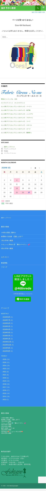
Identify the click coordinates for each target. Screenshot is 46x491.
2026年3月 (6, 332)
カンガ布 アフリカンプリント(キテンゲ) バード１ (16, 106)
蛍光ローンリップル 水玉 (9, 99)
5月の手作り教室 (6, 426)
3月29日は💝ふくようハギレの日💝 (12, 431)
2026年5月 (6, 326)
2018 (4, 384)
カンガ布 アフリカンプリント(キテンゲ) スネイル (16, 125)
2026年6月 (6, 323)
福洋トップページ (9, 147)
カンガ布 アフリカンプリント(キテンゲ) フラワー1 (17, 118)
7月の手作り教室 (7, 240)
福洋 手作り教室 (8, 8)
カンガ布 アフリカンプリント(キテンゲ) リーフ (15, 121)
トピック (4, 267)
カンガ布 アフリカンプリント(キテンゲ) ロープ (15, 129)
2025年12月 (7, 342)
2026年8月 (6, 317)
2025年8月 (6, 351)
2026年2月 (6, 335)
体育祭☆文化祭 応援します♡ (12, 236)
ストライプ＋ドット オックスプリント (13, 103)
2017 (4, 387)
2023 (4, 368)
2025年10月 (7, 345)
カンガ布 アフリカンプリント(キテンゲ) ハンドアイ (17, 114)
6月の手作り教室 (7, 248)
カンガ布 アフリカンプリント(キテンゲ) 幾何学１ (16, 132)
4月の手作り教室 (6, 430)
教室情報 (4, 263)
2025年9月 (6, 348)
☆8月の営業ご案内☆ (8, 232)
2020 (4, 378)
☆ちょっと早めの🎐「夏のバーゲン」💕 (15, 244)
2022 (4, 372)
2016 (4, 390)
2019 (4, 381)
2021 (4, 375)
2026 (4, 359)
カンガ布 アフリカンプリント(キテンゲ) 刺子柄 (15, 110)
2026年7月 (6, 320)
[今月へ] (35, 168)
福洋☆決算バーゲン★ (7, 428)
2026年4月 (6, 329)
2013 (4, 399)
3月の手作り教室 (6, 433)
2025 (4, 362)
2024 (4, 365)
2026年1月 (6, 339)
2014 (4, 396)
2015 (4, 393)
